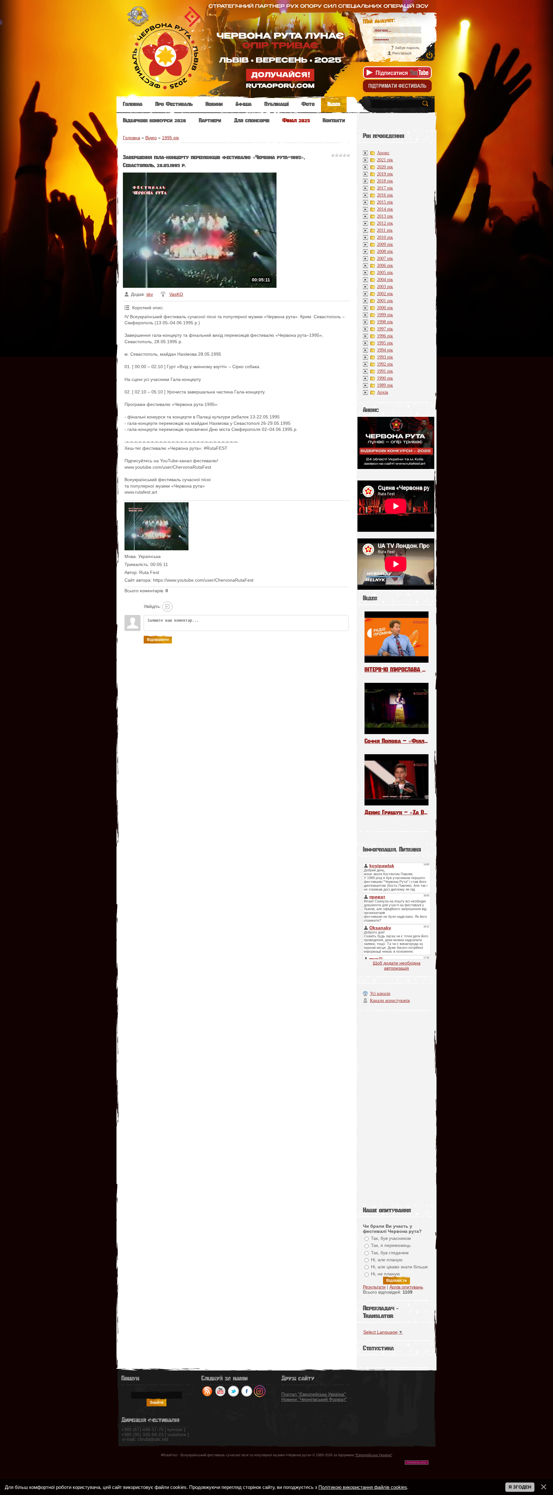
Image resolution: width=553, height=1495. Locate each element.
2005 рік (385, 272)
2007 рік (385, 258)
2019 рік (385, 174)
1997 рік (385, 329)
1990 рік (385, 378)
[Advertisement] (397, 1107)
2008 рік (385, 251)
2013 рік (385, 216)
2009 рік (385, 244)
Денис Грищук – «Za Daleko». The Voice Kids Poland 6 (397, 812)
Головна (131, 137)
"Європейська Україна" (373, 1455)
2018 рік (385, 181)
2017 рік (385, 188)
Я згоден (520, 1487)
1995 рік (170, 137)
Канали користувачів (390, 1000)
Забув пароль (407, 48)
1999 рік (385, 314)
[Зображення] (156, 526)
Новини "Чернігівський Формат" (314, 1399)
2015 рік (385, 202)
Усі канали (380, 993)
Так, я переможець (391, 1245)
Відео (151, 137)
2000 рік (385, 307)
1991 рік (385, 371)
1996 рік (385, 336)
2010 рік (385, 237)
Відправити (158, 639)
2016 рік (385, 195)
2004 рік (385, 279)
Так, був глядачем (390, 1252)
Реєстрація (401, 53)
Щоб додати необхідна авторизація (397, 965)
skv (149, 294)
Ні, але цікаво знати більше (399, 1266)
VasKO (176, 294)
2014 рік (385, 209)
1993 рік (385, 357)
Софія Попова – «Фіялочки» (397, 741)
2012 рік (385, 223)
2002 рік (385, 293)
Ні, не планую (385, 1274)
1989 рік (385, 385)
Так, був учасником (391, 1238)
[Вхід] (167, 607)
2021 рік (385, 160)
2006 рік (385, 265)
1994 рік (385, 350)
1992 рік (385, 364)
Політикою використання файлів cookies (362, 1487)
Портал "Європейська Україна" (313, 1394)
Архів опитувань (406, 1286)
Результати (374, 1286)
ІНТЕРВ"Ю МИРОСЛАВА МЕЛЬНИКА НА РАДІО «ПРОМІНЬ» (397, 669)
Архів (382, 392)
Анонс (383, 152)
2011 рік (385, 230)
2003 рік (385, 286)
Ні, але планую (387, 1259)
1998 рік (385, 321)
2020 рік (385, 167)
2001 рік (385, 300)
